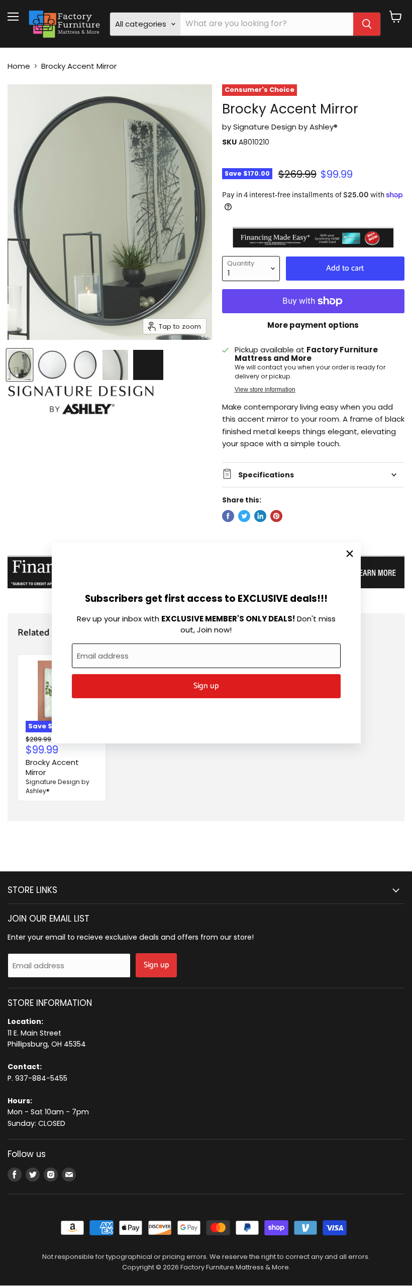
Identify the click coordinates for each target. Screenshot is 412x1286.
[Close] (350, 554)
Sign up (206, 686)
